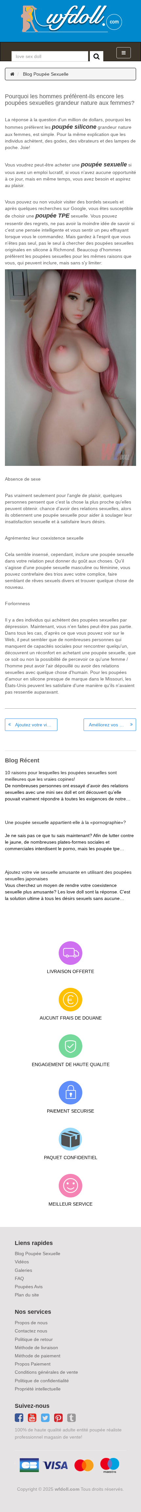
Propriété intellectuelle (38, 1388)
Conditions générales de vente (46, 1372)
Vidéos (22, 1261)
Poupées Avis (29, 1286)
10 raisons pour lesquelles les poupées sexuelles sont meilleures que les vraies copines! (61, 776)
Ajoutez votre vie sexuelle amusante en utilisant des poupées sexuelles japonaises (36, 724)
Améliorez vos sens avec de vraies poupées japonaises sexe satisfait (112, 724)
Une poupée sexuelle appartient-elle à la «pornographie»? (65, 822)
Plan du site (27, 1294)
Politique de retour (34, 1339)
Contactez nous (31, 1330)
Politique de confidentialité (42, 1380)
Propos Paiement (32, 1364)
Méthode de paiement (37, 1355)
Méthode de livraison (36, 1347)
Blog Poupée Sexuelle (46, 74)
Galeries (23, 1270)
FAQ (19, 1278)
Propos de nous (31, 1322)
